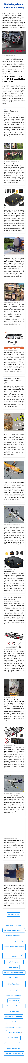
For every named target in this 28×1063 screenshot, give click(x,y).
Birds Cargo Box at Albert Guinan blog (14, 6)
